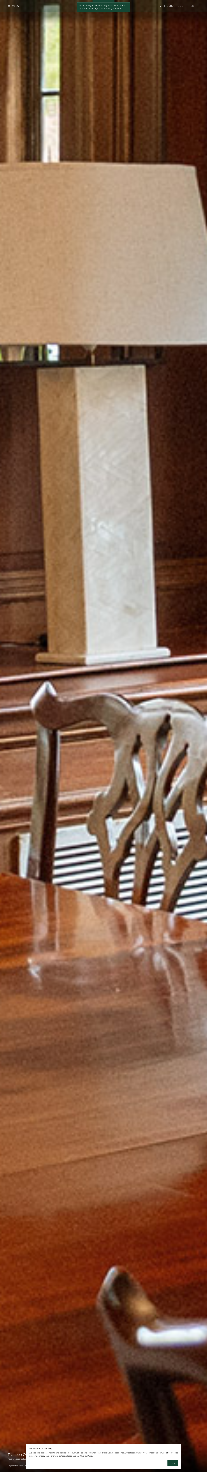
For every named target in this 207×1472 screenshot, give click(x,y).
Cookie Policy (86, 1456)
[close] (128, 4)
